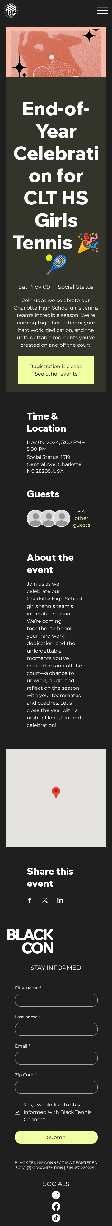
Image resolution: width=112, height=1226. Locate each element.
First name (28, 988)
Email (22, 1046)
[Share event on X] (45, 900)
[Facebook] (56, 1206)
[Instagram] (56, 1195)
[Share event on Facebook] (30, 900)
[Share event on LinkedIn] (60, 900)
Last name (27, 1017)
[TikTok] (56, 1218)
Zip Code (26, 1075)
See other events (56, 374)
